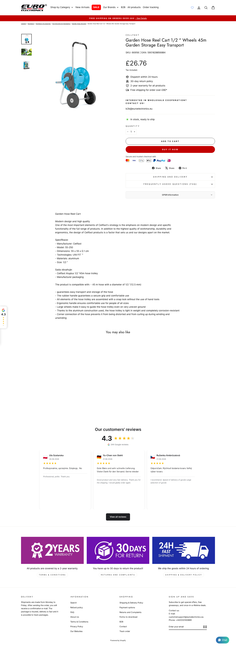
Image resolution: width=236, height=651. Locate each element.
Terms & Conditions (52, 575)
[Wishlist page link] (192, 7)
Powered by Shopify (118, 640)
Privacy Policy (76, 626)
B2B (121, 622)
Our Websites (76, 631)
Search (73, 603)
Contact (123, 626)
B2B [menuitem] (123, 7)
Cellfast (132, 35)
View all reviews (118, 516)
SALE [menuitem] (96, 7)
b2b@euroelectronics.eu (139, 108)
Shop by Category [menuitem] (60, 7)
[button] (222, 640)
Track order (125, 631)
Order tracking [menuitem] (151, 7)
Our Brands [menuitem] (109, 7)
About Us (74, 617)
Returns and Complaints (118, 575)
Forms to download (128, 617)
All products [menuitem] (134, 7)
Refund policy (76, 607)
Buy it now (170, 149)
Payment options (127, 607)
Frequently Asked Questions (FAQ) (170, 184)
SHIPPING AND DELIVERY (170, 177)
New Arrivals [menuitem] (82, 7)
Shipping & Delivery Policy (183, 575)
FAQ (72, 612)
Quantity (133, 126)
